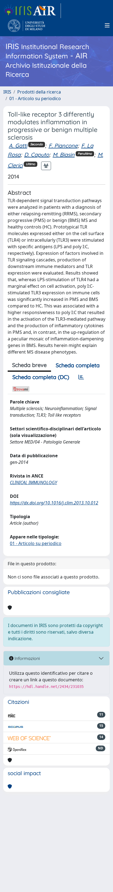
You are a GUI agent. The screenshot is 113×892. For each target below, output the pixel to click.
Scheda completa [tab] (78, 365)
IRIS (7, 92)
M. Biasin (64, 154)
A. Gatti (18, 145)
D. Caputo (36, 154)
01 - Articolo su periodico (35, 98)
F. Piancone (63, 145)
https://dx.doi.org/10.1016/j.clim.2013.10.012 (54, 503)
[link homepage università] (26, 25)
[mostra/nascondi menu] (107, 25)
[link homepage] (32, 10)
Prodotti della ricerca (39, 92)
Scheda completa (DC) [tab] (40, 377)
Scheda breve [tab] (29, 365)
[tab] (81, 377)
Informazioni (26, 658)
